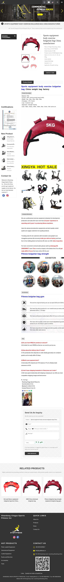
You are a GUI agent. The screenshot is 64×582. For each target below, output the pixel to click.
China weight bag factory (37, 89)
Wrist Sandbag (7, 76)
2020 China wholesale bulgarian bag (32, 500)
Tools (21, 28)
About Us (35, 519)
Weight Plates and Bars (6, 94)
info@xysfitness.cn (40, 550)
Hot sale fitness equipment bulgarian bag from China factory (11, 500)
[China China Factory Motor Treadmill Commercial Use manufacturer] (3, 167)
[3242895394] (25, 391)
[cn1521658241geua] (29, 391)
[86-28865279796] (31, 391)
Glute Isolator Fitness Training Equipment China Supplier (11, 159)
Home (11, 28)
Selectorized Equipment (5, 41)
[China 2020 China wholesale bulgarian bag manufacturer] (32, 486)
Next (16, 118)
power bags (6, 98)
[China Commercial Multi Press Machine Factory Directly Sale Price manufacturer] (3, 145)
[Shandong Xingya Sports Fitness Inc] (3, 2)
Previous (1, 118)
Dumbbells (6, 67)
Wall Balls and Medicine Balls (6, 80)
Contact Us (36, 529)
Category (16, 28)
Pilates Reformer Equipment (6, 54)
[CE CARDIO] (9, 119)
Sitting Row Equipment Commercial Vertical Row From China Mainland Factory (11, 136)
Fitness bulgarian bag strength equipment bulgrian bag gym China (53, 500)
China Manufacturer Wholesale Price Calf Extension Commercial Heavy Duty (11, 151)
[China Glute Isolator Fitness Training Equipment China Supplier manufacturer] (3, 160)
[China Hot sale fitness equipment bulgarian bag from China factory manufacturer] (11, 486)
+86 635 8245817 (40, 547)
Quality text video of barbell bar (33, 573)
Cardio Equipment (6, 50)
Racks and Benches (7, 58)
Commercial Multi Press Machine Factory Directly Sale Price (11, 144)
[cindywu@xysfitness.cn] (23, 391)
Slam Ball (6, 70)
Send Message (32, 453)
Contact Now (50, 72)
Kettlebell (6, 101)
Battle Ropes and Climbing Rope (6, 85)
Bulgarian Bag (26, 28)
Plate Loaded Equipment (5, 46)
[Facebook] (3, 195)
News (34, 526)
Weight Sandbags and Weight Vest (7, 89)
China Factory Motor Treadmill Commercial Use (11, 166)
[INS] (7, 195)
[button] (62, 11)
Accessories (5, 61)
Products (35, 522)
